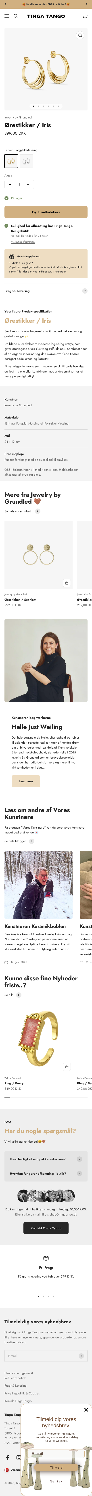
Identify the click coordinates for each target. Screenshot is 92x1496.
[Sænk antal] (10, 184)
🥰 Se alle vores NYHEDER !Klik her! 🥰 (46, 4)
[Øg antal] (28, 184)
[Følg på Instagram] (19, 1458)
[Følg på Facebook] (7, 1458)
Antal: (8, 175)
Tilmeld (56, 1467)
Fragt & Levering (15, 1385)
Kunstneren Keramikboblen (35, 926)
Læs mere (26, 781)
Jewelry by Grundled (18, 117)
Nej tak (56, 1481)
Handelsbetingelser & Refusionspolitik (18, 1375)
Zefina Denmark (12, 1078)
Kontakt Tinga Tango (46, 1228)
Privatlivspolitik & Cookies (22, 1393)
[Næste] (87, 4)
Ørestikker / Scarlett (20, 599)
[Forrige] (5, 4)
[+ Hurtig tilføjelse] (67, 583)
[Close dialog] (86, 1409)
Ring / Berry (13, 1083)
